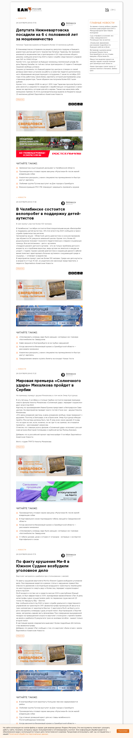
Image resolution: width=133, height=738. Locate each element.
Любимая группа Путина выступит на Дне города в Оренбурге (46, 183)
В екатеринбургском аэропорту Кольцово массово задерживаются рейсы (48, 703)
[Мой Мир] (78, 104)
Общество (20, 99)
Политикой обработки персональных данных (28, 734)
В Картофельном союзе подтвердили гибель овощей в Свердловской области (49, 520)
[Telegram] (75, 104)
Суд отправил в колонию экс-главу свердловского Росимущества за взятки (102, 38)
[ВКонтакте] (69, 104)
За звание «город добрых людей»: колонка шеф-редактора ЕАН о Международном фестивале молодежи (104, 29)
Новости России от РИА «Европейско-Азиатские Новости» (25, 9)
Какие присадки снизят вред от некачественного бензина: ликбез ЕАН (103, 68)
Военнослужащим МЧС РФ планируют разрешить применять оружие (49, 187)
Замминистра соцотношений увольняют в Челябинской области (47, 168)
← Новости (21, 18)
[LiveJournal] (81, 104)
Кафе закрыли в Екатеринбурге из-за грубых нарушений (44, 343)
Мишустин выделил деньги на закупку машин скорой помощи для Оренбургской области (102, 61)
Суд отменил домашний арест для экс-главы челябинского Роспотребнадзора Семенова (44, 719)
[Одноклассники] (72, 104)
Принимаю (122, 731)
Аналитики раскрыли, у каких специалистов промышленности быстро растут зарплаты (49, 179)
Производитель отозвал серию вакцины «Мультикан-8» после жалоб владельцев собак (49, 173)
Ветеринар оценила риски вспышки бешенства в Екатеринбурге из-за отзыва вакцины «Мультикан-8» (101, 53)
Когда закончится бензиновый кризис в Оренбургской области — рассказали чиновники (47, 348)
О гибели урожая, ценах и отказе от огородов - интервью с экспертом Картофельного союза (50, 538)
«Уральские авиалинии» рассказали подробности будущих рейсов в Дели (100, 45)
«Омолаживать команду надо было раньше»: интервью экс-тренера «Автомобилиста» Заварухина (48, 338)
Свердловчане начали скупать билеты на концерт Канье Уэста (46, 358)
